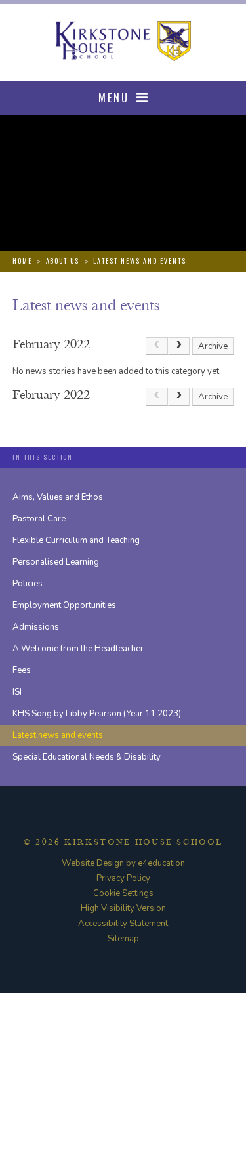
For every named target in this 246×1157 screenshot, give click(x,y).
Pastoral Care (39, 519)
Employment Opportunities (64, 605)
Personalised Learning (55, 562)
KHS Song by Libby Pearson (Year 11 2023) (96, 714)
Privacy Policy (123, 878)
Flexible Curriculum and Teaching (76, 540)
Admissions (35, 627)
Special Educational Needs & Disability (86, 757)
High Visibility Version (123, 908)
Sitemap (123, 938)
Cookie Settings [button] (123, 893)
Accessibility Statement (123, 923)
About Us (63, 261)
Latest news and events (139, 261)
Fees (21, 670)
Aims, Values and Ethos (57, 497)
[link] (157, 346)
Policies (27, 584)
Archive (213, 346)
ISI (17, 692)
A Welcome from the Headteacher (78, 649)
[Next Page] (179, 346)
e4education (161, 863)
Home (22, 261)
